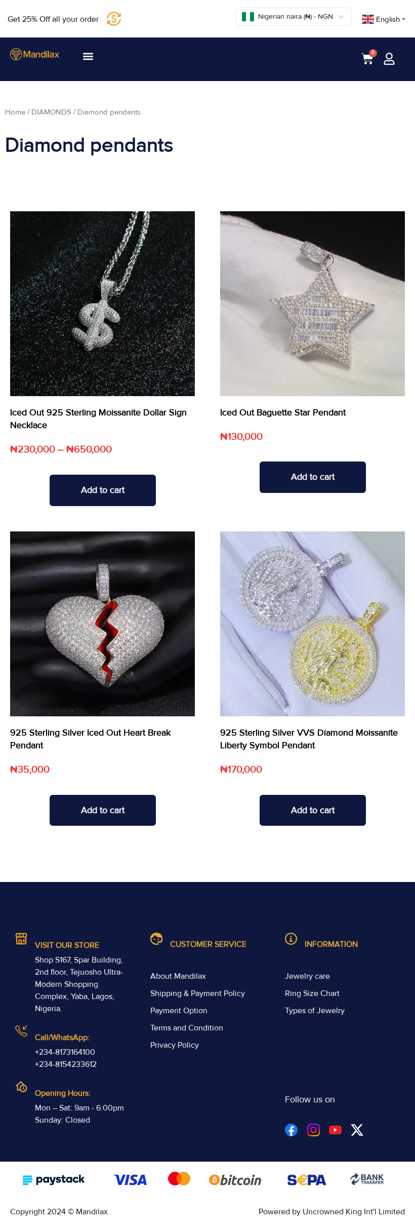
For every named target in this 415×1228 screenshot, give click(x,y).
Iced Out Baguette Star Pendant (283, 412)
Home (15, 112)
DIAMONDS (51, 112)
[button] (87, 56)
